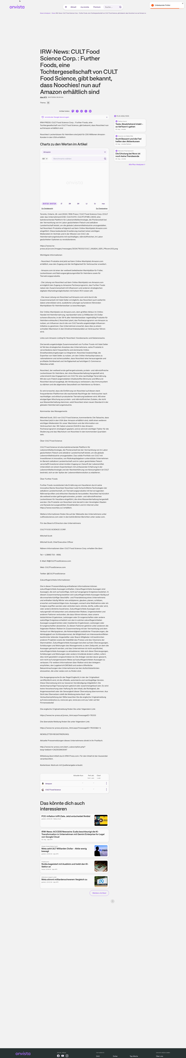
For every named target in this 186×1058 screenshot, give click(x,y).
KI (48, 103)
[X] (86, 111)
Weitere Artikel (99, 893)
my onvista (85, 7)
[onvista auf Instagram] (67, 1056)
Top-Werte (134, 1056)
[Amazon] (43, 783)
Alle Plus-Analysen (136, 164)
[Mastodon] (73, 111)
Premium (97, 7)
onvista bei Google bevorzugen (57, 117)
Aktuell (73, 7)
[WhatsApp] (81, 111)
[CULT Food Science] (43, 790)
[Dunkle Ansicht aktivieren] (20, 1)
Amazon (48, 783)
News (53, 13)
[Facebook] (77, 111)
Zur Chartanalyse (101, 208)
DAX (98, 1056)
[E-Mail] (90, 111)
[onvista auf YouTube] (62, 1056)
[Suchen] (120, 7)
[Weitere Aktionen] (106, 783)
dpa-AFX (43, 97)
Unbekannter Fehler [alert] (162, 5)
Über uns (159, 1056)
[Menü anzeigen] (66, 7)
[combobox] (79, 158)
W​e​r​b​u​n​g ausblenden (112, 29)
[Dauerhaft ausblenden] (107, 117)
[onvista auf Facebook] (58, 1056)
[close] (183, 3)
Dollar (115, 1056)
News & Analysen (45, 13)
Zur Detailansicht (47, 208)
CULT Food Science (53, 790)
